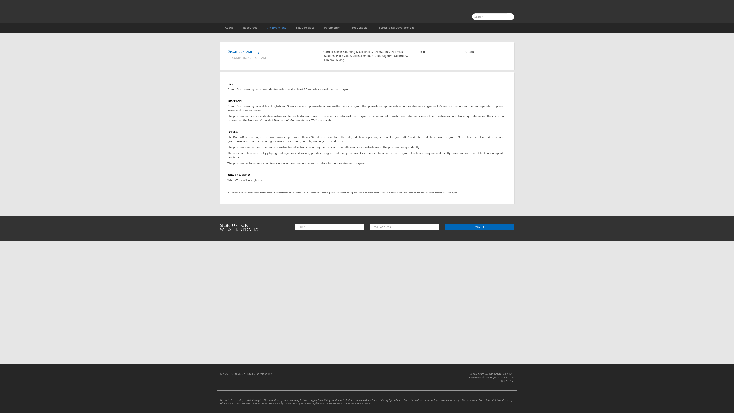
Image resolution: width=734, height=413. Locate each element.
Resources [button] (250, 27)
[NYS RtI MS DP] (267, 11)
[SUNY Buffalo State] (499, 7)
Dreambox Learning (243, 51)
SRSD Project (305, 27)
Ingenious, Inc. (264, 374)
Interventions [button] (276, 27)
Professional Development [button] (396, 27)
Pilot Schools (359, 27)
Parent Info (332, 27)
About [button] (229, 27)
